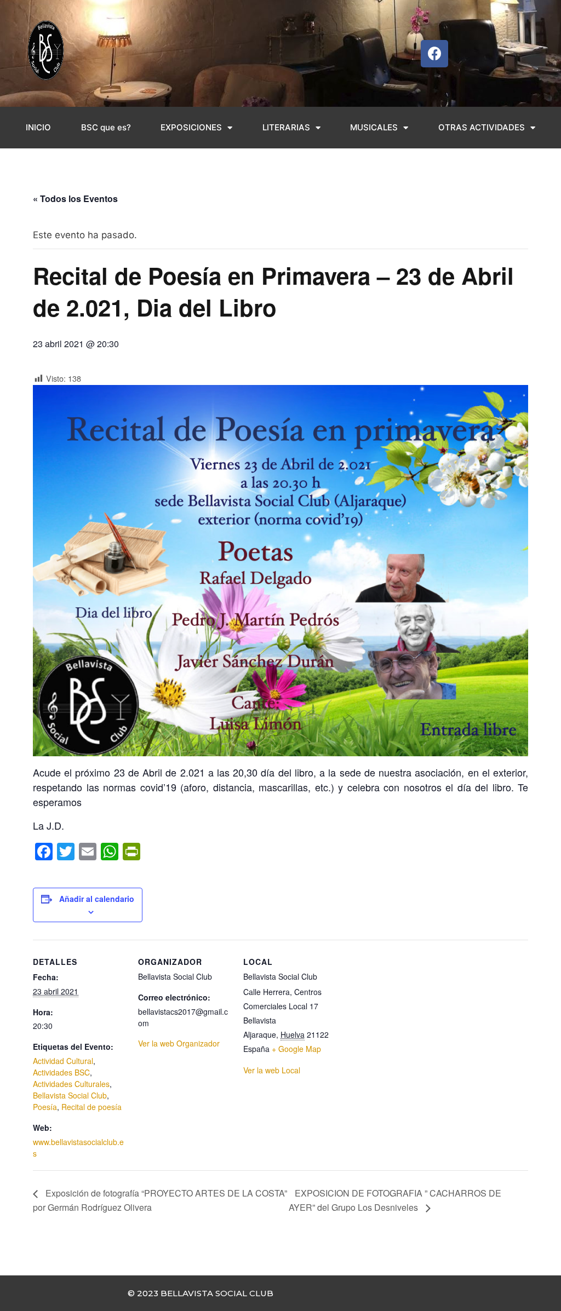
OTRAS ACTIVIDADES (481, 127)
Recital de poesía (91, 1106)
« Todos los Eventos (75, 198)
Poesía (45, 1106)
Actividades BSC (61, 1072)
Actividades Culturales (71, 1083)
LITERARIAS (286, 127)
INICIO (38, 127)
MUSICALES (374, 127)
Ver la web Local (271, 1070)
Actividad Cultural (63, 1060)
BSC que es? (106, 127)
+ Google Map (296, 1048)
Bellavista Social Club (70, 1095)
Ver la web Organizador (179, 1043)
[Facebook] (434, 53)
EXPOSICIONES (191, 127)
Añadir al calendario (96, 898)
